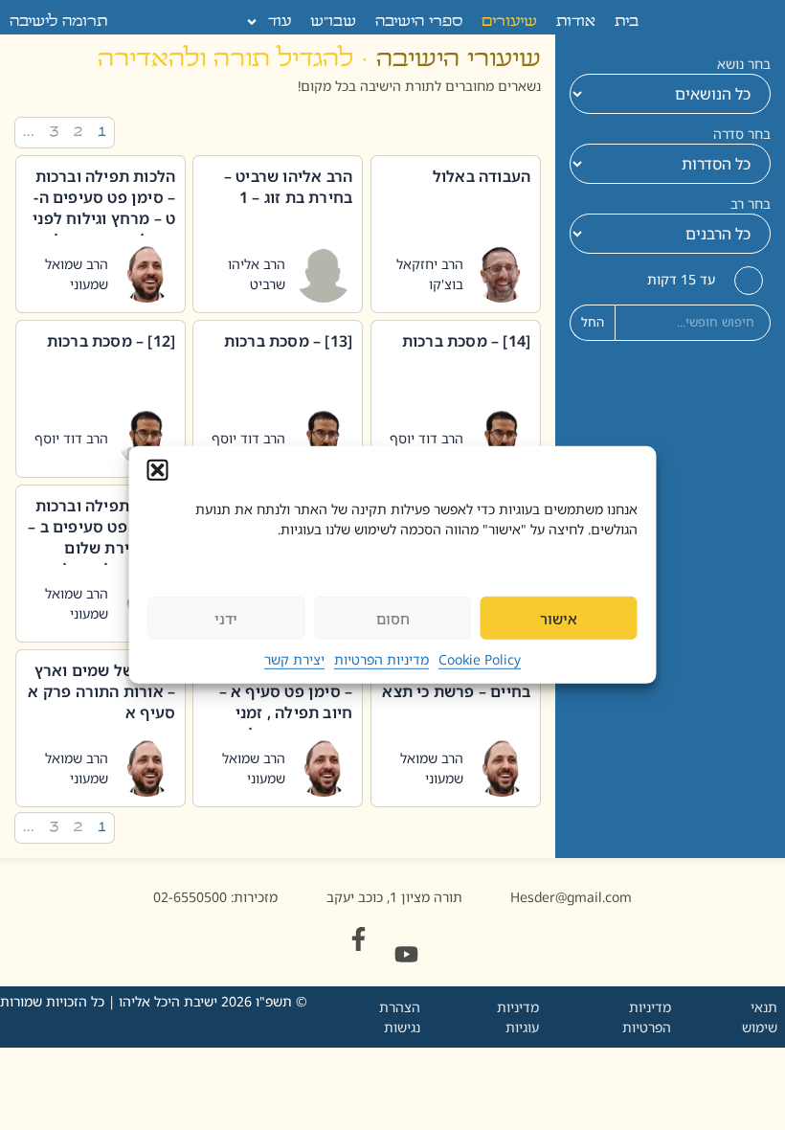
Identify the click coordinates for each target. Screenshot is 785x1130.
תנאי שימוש (759, 1017)
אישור (558, 618)
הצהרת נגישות (399, 1017)
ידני (225, 618)
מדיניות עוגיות (518, 1017)
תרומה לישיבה (58, 22)
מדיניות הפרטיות (381, 659)
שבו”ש (333, 22)
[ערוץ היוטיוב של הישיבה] (406, 954)
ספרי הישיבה (418, 22)
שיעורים (509, 22)
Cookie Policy (479, 659)
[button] (158, 470)
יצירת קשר (294, 659)
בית (627, 22)
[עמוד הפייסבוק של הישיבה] (358, 939)
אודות (575, 22)
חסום (393, 618)
